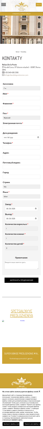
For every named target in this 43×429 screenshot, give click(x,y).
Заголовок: (8, 84)
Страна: (6, 182)
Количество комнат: (15, 234)
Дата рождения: (10, 133)
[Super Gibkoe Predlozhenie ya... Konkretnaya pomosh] (21, 363)
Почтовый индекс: (12, 163)
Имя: (5, 94)
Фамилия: (8, 104)
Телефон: (8, 143)
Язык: (6, 192)
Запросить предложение (21, 280)
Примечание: (21, 257)
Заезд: (8, 204)
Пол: (5, 113)
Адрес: (6, 153)
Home (17, 52)
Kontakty (23, 52)
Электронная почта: (13, 123)
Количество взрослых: (16, 224)
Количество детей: (14, 244)
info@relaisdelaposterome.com (16, 75)
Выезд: (9, 214)
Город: (6, 172)
